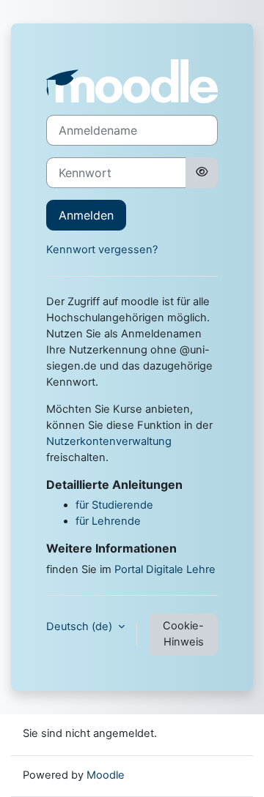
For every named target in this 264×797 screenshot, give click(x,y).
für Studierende (114, 505)
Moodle (106, 775)
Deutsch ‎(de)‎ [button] (80, 626)
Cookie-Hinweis (183, 633)
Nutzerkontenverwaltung (109, 441)
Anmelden (86, 215)
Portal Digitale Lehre (165, 569)
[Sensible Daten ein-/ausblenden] (202, 172)
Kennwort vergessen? (102, 249)
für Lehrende (108, 521)
